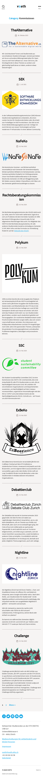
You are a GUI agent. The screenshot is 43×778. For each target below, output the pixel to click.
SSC (21, 345)
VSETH (9, 770)
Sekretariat (6, 758)
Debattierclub (21, 489)
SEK (21, 79)
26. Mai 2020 (23, 146)
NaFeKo (21, 141)
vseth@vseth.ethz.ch (10, 752)
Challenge (21, 635)
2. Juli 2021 (23, 84)
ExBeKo (21, 410)
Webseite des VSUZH (21, 231)
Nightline (21, 552)
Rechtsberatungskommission (21, 197)
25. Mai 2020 (23, 248)
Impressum (6, 746)
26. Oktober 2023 (23, 35)
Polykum (21, 242)
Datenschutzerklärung (9, 774)
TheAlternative (21, 30)
